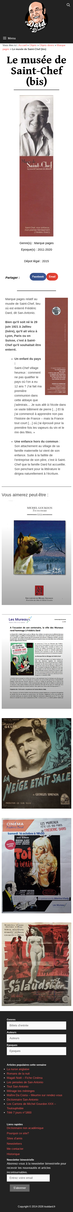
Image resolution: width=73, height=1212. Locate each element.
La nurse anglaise (18, 1069)
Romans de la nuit (18, 1073)
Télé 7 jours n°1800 (19, 1112)
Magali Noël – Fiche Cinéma (24, 1077)
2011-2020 (45, 249)
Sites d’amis (14, 1138)
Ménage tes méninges (21, 1091)
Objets (33, 45)
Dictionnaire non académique (25, 1128)
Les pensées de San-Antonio (25, 1082)
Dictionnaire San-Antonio (22, 1099)
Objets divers (46, 45)
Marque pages (44, 243)
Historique (13, 1154)
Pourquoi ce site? (18, 1133)
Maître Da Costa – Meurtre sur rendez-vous (34, 1095)
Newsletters (14, 1143)
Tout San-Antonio (17, 1086)
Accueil (23, 45)
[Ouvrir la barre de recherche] (68, 5)
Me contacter (15, 1148)
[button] (38, 277)
